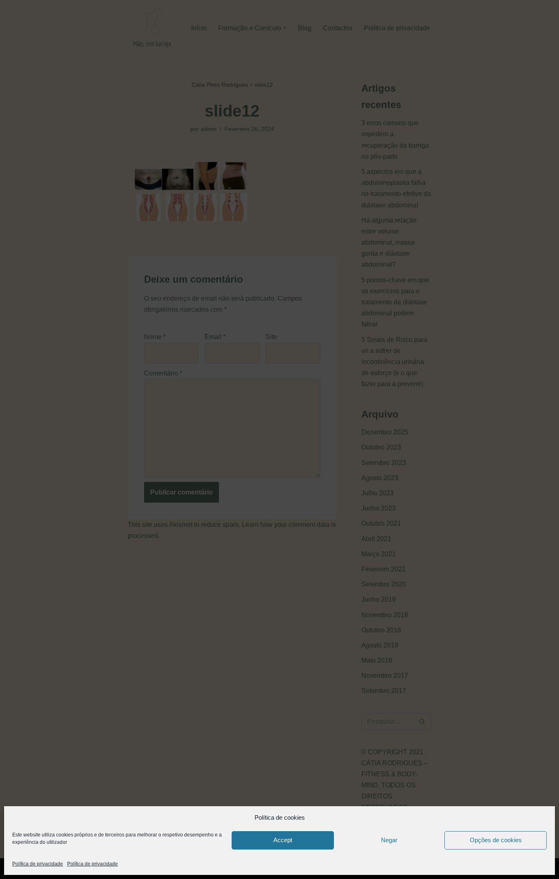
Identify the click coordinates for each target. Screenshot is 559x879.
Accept (282, 839)
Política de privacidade (37, 864)
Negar (389, 839)
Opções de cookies (496, 839)
